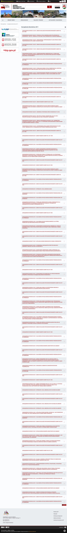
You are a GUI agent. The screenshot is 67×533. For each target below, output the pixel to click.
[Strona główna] (3, 20)
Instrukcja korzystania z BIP (59, 520)
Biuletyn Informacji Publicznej (6, 6)
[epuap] (10, 29)
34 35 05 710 (6, 519)
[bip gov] (10, 50)
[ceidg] (10, 34)
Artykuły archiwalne (57, 518)
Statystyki (55, 513)
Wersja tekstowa (21, 1)
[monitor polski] (10, 45)
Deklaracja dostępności (58, 515)
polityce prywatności (32, 531)
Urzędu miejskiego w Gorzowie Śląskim (19, 6)
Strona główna (3, 24)
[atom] (65, 27)
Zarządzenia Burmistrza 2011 (12, 24)
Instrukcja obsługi (42, 1)
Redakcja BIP (56, 511)
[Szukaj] (49, 7)
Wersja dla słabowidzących (8, 1)
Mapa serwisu (31, 1)
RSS (50, 1)
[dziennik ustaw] (10, 39)
